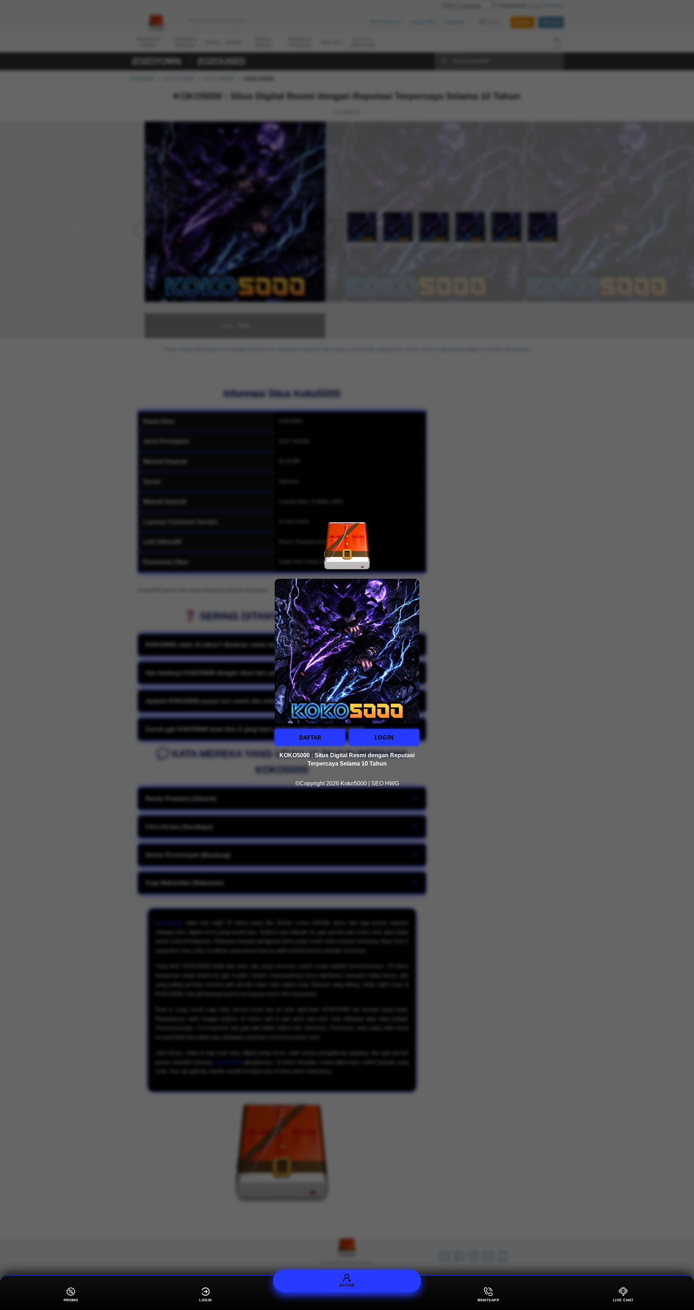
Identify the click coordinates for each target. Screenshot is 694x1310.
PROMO (71, 1300)
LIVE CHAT (623, 1300)
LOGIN (384, 737)
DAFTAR (310, 737)
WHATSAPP (488, 1300)
